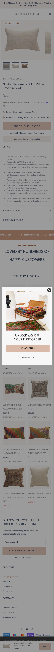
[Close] (49, 290)
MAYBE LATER (27, 357)
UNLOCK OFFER (28, 348)
